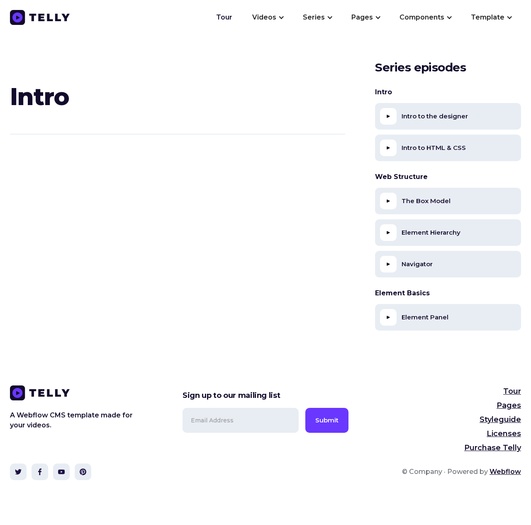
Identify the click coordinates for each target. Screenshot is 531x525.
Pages (509, 405)
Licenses (504, 433)
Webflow (505, 472)
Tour (224, 17)
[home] (40, 17)
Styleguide (500, 419)
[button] (267, 17)
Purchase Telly (492, 447)
